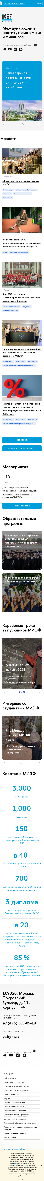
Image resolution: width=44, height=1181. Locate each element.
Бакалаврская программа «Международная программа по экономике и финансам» (21, 540)
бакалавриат (7, 198)
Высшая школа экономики (14, 3)
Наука (5, 252)
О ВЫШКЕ (8, 1074)
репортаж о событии (10, 311)
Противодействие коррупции (16, 1110)
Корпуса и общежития (12, 1094)
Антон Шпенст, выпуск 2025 (17, 667)
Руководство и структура (14, 1082)
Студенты (27, 307)
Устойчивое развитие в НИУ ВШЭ (17, 1086)
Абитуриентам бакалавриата (26, 190)
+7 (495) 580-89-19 (19, 1023)
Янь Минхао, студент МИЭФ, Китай (18, 735)
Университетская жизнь (11, 307)
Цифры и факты (10, 1078)
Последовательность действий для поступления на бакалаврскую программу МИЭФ (22, 352)
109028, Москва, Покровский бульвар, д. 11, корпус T (18, 1000)
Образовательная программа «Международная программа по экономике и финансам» (19, 365)
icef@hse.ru (12, 1036)
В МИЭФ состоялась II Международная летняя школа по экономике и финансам (21, 297)
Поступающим (8, 190)
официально (20, 361)
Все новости (22, 440)
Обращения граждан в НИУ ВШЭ (16, 1102)
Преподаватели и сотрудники (16, 1090)
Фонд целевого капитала (14, 1106)
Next (39, 124)
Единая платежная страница (15, 1133)
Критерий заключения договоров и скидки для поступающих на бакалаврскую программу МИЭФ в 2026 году (21, 408)
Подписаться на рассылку (22, 448)
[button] (16, 1071)
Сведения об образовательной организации (21, 1123)
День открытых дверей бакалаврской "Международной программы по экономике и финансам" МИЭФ (19, 492)
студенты (7, 194)
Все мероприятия (22, 506)
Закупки (7, 1098)
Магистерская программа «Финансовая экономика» (21, 579)
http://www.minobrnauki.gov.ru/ (16, 1149)
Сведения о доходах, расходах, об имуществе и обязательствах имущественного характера (18, 1116)
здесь (16, 1163)
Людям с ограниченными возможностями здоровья (20, 1128)
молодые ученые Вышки (19, 252)
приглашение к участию (22, 194)
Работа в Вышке (10, 1137)
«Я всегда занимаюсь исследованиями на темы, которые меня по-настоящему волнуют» (21, 243)
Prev (3, 124)
